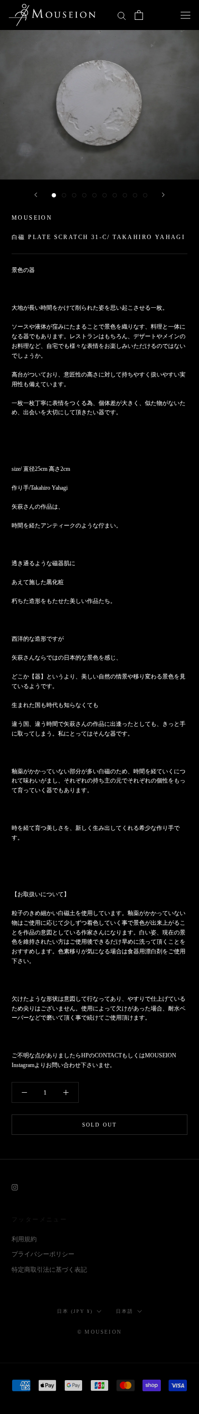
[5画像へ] (94, 195)
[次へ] (163, 195)
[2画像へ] (64, 195)
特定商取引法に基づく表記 (49, 1269)
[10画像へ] (145, 195)
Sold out (99, 1125)
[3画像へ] (74, 195)
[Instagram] (15, 1186)
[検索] (121, 15)
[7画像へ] (115, 195)
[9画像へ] (135, 195)
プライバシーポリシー (43, 1254)
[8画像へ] (125, 195)
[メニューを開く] (185, 15)
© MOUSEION (99, 1332)
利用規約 (24, 1239)
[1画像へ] (54, 195)
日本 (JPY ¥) (75, 1311)
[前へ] (35, 195)
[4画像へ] (84, 195)
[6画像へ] (104, 195)
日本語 (124, 1311)
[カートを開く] (139, 15)
